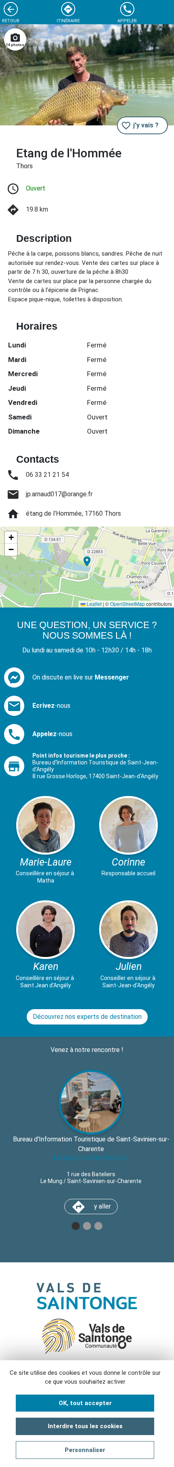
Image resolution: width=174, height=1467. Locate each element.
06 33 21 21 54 (47, 474)
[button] (87, 561)
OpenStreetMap (127, 603)
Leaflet (93, 603)
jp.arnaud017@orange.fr (59, 494)
